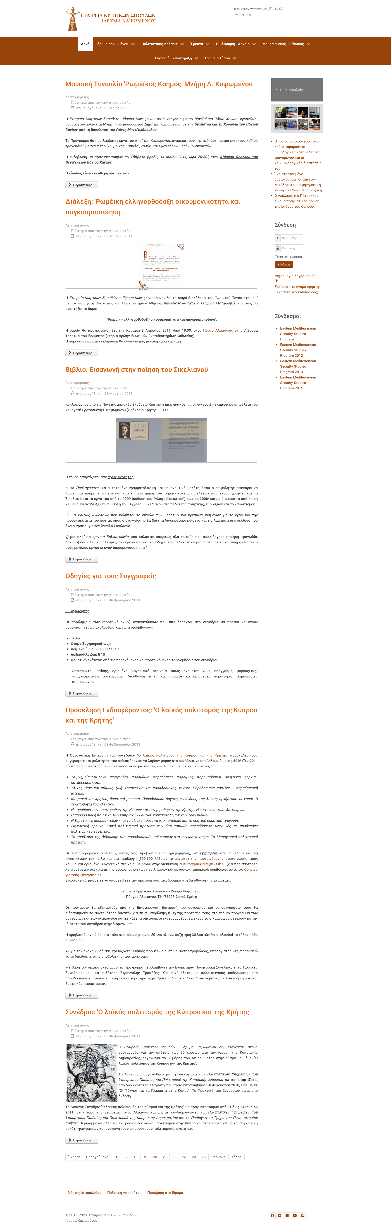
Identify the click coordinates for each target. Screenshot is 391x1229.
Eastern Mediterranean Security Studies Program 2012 (298, 350)
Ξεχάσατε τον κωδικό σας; (296, 292)
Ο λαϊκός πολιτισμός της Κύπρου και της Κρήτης (182, 755)
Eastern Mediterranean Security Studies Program (298, 333)
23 (184, 1157)
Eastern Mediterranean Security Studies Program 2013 (298, 366)
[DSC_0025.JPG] (314, 112)
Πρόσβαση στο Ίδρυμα (165, 1192)
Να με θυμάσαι (290, 257)
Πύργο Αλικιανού (217, 330)
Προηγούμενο (97, 1157)
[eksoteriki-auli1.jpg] (291, 112)
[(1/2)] (139, 440)
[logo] (110, 18)
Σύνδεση (284, 264)
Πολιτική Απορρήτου (124, 1192)
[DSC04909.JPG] (291, 124)
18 (136, 1157)
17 (126, 1157)
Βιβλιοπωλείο (291, 90)
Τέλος (236, 1157)
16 (116, 1157)
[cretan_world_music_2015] (314, 124)
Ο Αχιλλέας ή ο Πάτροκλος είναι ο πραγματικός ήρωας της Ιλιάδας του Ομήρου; (297, 201)
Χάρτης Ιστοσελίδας (84, 1192)
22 (174, 1157)
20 (155, 1157)
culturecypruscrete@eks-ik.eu (202, 864)
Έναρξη (74, 1157)
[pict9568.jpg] (280, 112)
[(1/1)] (161, 267)
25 (204, 1157)
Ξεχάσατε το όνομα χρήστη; (297, 286)
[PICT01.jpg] (303, 112)
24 (194, 1157)
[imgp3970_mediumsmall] (303, 124)
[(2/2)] (184, 440)
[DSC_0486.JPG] (280, 124)
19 (145, 1157)
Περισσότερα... (83, 185)
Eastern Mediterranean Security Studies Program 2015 (298, 382)
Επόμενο (218, 1157)
